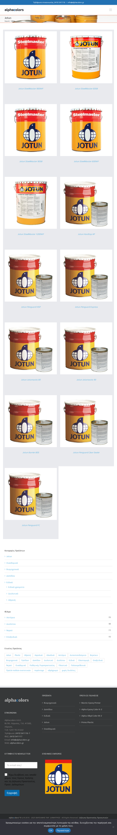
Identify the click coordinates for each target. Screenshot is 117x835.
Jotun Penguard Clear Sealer (86, 452)
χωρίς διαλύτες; (69, 670)
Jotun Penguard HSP (31, 307)
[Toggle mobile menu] (110, 9)
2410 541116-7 (22, 733)
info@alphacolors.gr (76, 2)
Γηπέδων (25, 660)
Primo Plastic (87, 722)
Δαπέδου (10, 576)
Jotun (9, 556)
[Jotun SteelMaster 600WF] (86, 105)
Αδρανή (12, 600)
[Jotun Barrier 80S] (31, 396)
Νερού (9, 665)
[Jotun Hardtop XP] (86, 178)
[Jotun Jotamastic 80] (31, 324)
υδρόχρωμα (53, 670)
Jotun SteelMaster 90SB (30, 161)
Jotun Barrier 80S (31, 452)
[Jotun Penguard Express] (86, 251)
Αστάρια (10, 617)
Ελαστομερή (83, 660)
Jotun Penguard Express (86, 307)
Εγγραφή (12, 792)
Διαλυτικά (13, 593)
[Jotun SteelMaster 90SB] (31, 105)
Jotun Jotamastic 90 (86, 379)
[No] (113, 826)
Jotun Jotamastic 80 (31, 379)
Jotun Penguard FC (31, 525)
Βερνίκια (94, 655)
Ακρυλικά (39, 655)
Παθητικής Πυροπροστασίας (42, 665)
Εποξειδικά (98, 660)
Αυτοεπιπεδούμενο (78, 655)
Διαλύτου (11, 624)
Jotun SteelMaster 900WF (30, 88)
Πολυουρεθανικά (78, 665)
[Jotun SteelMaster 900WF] (31, 33)
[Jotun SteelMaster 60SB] (86, 33)
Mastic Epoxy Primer (91, 703)
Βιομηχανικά (12, 569)
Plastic (17, 655)
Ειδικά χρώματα (16, 587)
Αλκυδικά (50, 655)
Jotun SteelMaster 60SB (86, 88)
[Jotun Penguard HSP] (31, 251)
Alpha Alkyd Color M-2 (91, 716)
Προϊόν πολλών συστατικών (18, 670)
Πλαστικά (63, 665)
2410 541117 (16, 736)
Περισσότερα (63, 830)
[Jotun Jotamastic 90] (86, 324)
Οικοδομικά (12, 563)
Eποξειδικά (11, 637)
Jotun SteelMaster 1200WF (31, 234)
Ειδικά (9, 582)
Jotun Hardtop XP (86, 234)
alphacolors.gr (17, 743)
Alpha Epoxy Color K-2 (91, 709)
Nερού (9, 630)
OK (50, 830)
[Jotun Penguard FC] (31, 469)
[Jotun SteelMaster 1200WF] (31, 178)
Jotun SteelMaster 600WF (86, 161)
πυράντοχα (39, 670)
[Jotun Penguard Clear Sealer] (86, 396)
